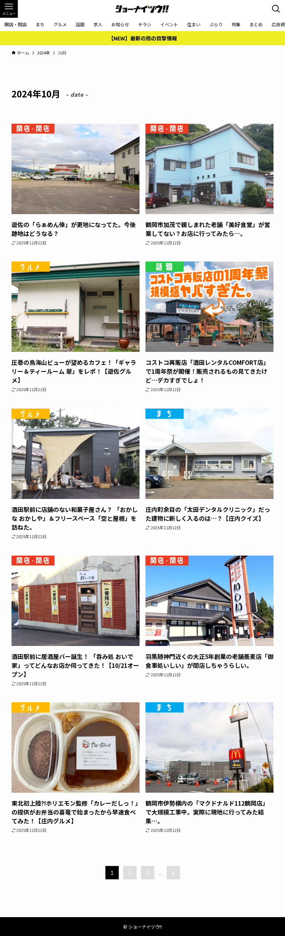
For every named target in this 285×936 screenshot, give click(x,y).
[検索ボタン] (276, 9)
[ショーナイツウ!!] (142, 9)
